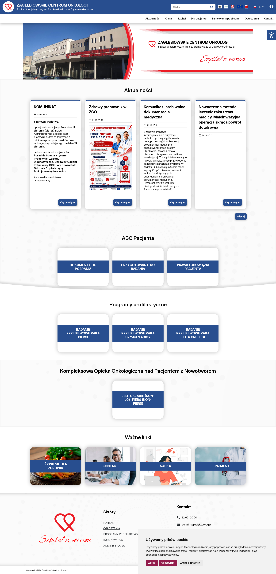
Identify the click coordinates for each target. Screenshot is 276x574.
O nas (168, 18)
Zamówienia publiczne (226, 18)
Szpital (182, 18)
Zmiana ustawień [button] (190, 562)
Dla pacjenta (199, 18)
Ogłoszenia (252, 18)
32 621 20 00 (189, 517)
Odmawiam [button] (167, 562)
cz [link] (158, 141)
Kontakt (268, 18)
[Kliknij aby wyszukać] (211, 6)
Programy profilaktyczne (122, 534)
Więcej (241, 216)
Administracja (114, 545)
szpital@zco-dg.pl (201, 524)
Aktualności (152, 18)
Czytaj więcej (67, 202)
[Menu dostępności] (271, 35)
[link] (158, 141)
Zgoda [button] (152, 562)
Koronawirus (113, 539)
